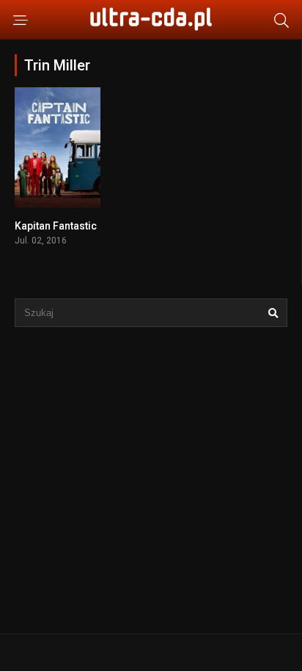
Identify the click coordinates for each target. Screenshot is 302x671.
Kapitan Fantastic (56, 226)
